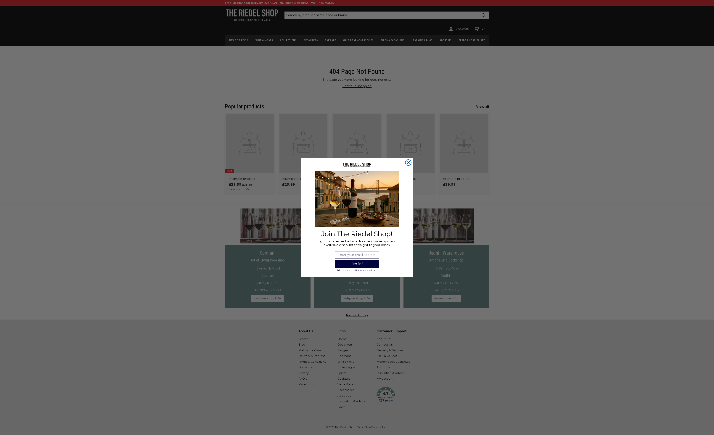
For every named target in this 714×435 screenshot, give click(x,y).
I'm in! (357, 264)
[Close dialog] (408, 163)
